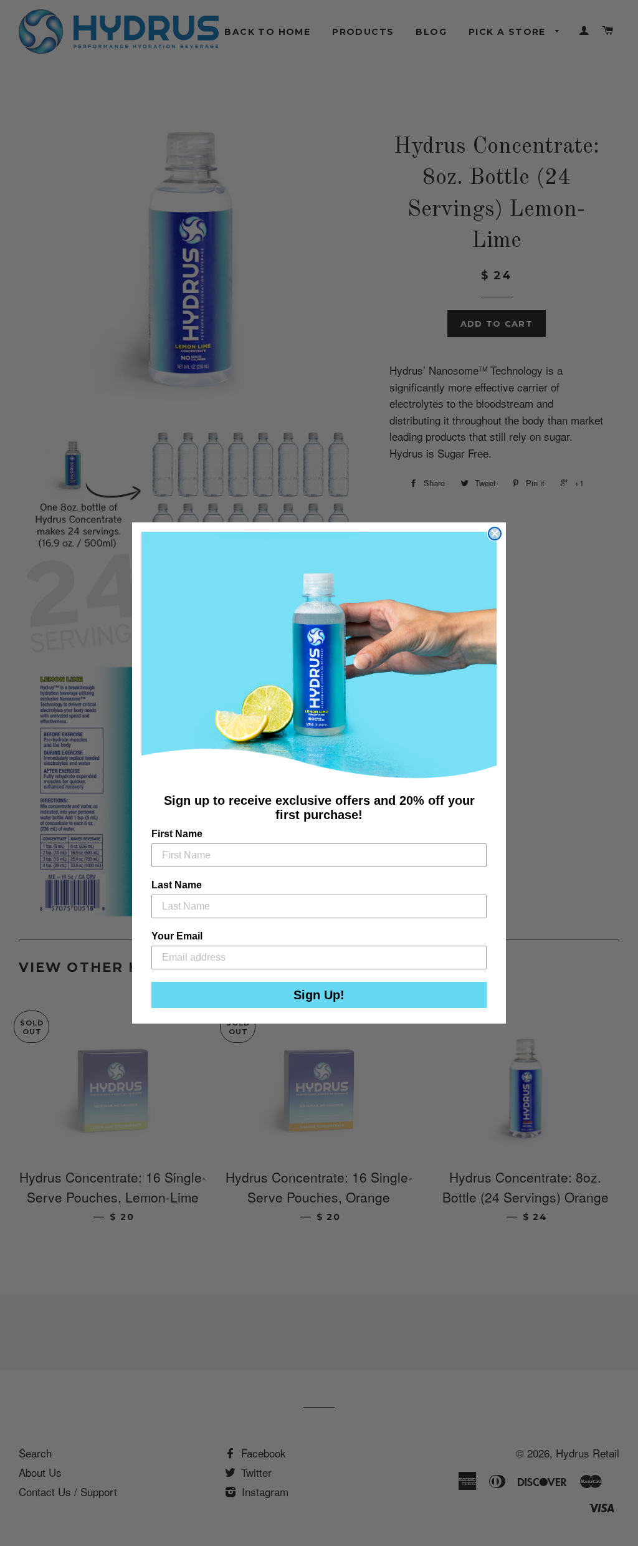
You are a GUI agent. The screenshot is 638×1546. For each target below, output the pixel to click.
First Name (176, 833)
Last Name (176, 885)
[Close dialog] (494, 533)
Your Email (176, 936)
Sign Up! (319, 995)
